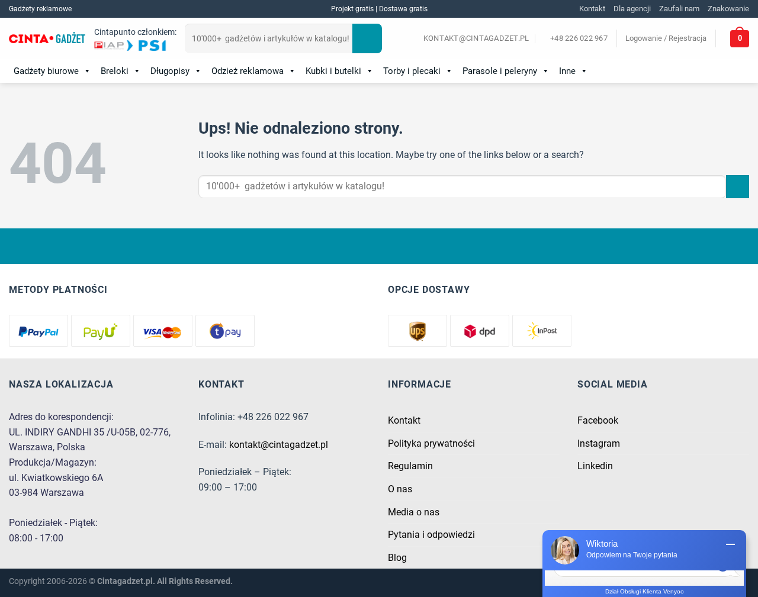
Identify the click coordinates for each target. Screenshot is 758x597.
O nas (400, 489)
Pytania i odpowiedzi (431, 534)
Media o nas (413, 512)
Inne (567, 71)
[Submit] (367, 38)
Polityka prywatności (431, 443)
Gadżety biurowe (46, 71)
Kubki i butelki (333, 71)
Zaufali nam (679, 8)
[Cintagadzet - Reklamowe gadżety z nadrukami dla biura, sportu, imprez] (47, 39)
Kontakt (592, 8)
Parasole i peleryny (499, 71)
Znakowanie (728, 8)
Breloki (115, 71)
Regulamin (410, 466)
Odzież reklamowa (247, 71)
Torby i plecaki (412, 71)
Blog (397, 557)
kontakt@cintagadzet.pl (278, 444)
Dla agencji (632, 8)
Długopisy (170, 71)
